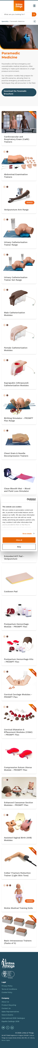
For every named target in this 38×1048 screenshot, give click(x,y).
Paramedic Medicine (17, 21)
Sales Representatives (10, 1012)
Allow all (19, 540)
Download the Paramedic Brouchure (15, 92)
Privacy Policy (7, 986)
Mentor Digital (6, 1040)
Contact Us (6, 1008)
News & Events (7, 1015)
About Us (5, 1002)
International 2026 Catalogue (13, 1018)
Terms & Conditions (9, 989)
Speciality (5, 21)
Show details (27, 533)
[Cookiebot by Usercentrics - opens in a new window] (27, 499)
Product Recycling (9, 1005)
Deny (19, 547)
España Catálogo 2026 (10, 1021)
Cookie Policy (7, 992)
